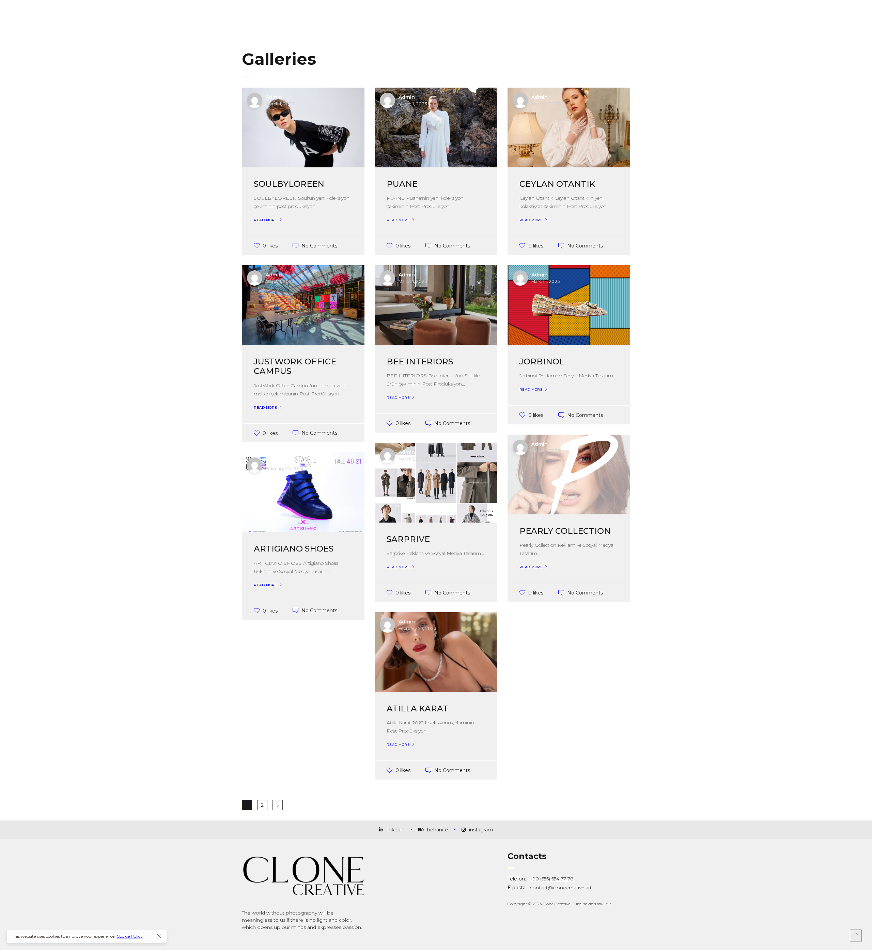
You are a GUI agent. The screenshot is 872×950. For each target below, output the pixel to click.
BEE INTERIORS (420, 361)
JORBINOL (541, 361)
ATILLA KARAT (417, 708)
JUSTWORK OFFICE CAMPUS (295, 366)
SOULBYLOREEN (289, 184)
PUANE (402, 184)
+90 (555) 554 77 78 (552, 879)
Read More (265, 220)
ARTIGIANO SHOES (293, 549)
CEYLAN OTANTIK (557, 184)
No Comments (319, 245)
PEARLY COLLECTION (565, 531)
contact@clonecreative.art (561, 888)
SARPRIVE (408, 539)
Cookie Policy (129, 936)
